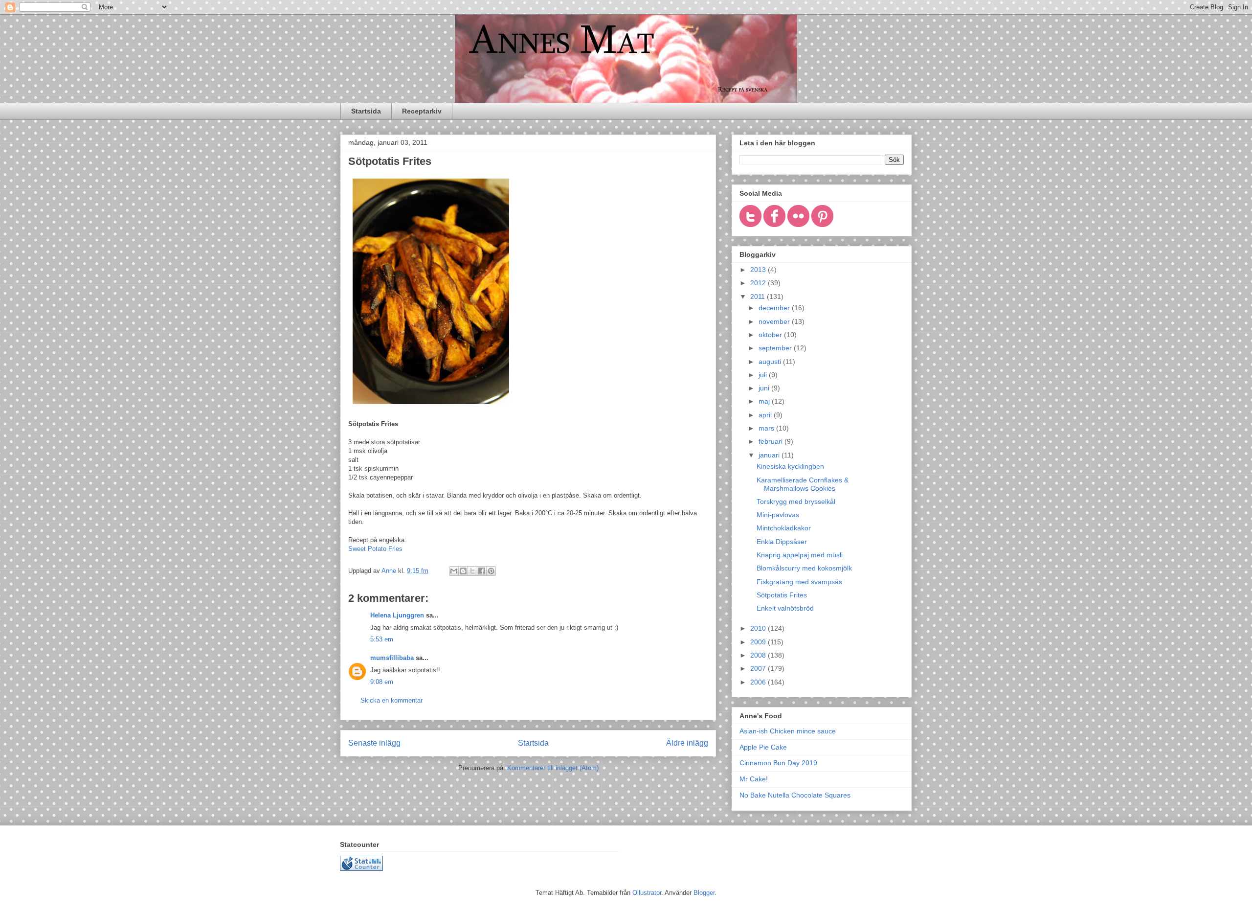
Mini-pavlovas (778, 515)
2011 (758, 296)
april (766, 415)
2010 (759, 628)
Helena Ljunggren (397, 615)
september (776, 348)
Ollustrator (646, 892)
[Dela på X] (472, 571)
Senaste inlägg (374, 743)
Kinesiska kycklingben (790, 466)
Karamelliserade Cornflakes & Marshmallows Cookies (803, 484)
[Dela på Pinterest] (491, 571)
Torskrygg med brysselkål (796, 501)
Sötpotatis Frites (782, 595)
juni (765, 388)
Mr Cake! (753, 779)
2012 (759, 283)
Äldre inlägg (687, 743)
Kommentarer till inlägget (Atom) (553, 768)
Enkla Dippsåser (782, 542)
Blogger (704, 892)
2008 (759, 655)
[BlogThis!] (463, 571)
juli (764, 375)
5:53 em (381, 639)
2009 (759, 642)
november (775, 321)
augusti (771, 361)
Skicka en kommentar (391, 700)
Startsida (366, 111)
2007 (759, 668)
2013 (759, 270)
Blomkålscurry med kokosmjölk (804, 568)
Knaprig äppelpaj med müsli (800, 555)
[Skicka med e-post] (454, 571)
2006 (759, 682)
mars (767, 428)
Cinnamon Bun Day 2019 (778, 763)
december (775, 308)
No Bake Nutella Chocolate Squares (794, 795)
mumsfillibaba (392, 657)
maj (765, 401)
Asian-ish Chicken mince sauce (787, 731)
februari (771, 441)
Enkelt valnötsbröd (785, 608)
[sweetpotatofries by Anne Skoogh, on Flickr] (431, 406)
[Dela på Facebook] (482, 571)
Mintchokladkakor (784, 528)
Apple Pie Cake (763, 747)
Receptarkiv (422, 111)
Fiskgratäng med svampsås (799, 582)
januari (770, 455)
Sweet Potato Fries (375, 548)
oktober (771, 335)
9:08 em (381, 681)
